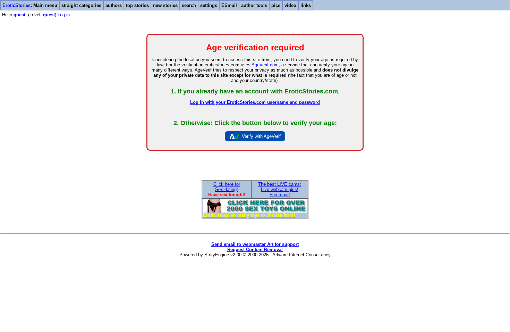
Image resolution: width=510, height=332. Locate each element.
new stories (165, 5)
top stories (137, 5)
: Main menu (29, 5)
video (290, 5)
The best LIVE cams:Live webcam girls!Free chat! (279, 189)
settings (208, 5)
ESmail (229, 5)
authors (113, 5)
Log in (64, 14)
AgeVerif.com (265, 64)
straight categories (81, 5)
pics (275, 5)
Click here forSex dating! (226, 187)
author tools (254, 5)
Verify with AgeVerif (261, 136)
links (305, 5)
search (189, 5)
